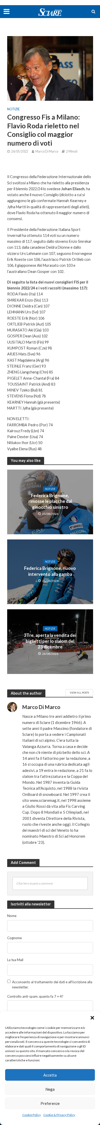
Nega (50, 1089)
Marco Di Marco (46, 151)
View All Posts (79, 692)
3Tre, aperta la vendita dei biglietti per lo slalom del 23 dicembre (50, 640)
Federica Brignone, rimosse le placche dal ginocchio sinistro (50, 501)
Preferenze (50, 1103)
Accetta (50, 1075)
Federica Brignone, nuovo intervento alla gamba (50, 571)
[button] (92, 1017)
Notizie (13, 109)
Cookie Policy (31, 1115)
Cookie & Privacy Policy (59, 1115)
